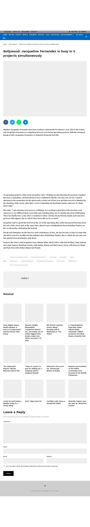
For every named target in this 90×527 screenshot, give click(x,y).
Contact (34, 32)
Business (33, 34)
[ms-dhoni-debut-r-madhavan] (56, 313)
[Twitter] (45, 485)
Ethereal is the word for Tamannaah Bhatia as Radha (55, 368)
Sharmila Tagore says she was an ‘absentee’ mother (77, 403)
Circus (72, 257)
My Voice (79, 34)
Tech (48, 34)
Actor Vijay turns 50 (33, 401)
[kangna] (34, 354)
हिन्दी (4, 38)
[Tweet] (12, 122)
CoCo (24, 278)
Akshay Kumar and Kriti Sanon (19, 257)
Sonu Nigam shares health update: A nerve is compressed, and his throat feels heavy (12, 329)
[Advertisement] (45, 15)
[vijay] (34, 389)
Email (5, 456)
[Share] (5, 122)
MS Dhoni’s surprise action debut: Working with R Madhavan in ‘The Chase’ (55, 329)
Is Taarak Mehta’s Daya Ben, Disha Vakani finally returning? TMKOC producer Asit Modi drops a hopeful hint (77, 330)
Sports (41, 34)
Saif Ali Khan (61, 261)
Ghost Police (14, 261)
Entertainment (67, 34)
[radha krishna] (56, 354)
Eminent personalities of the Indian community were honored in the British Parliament (77, 370)
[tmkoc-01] (77, 313)
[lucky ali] (12, 389)
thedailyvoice (72, 261)
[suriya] (56, 389)
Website (49, 456)
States (18, 34)
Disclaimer (25, 32)
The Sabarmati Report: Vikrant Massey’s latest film (11, 368)
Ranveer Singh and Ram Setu (45, 261)
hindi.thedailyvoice (27, 261)
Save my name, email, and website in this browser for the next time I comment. (32, 466)
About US (16, 32)
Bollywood (63, 257)
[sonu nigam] (12, 313)
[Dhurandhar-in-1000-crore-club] (34, 313)
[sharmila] (77, 389)
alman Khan (53, 257)
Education (55, 34)
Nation (11, 34)
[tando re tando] (77, 354)
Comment (7, 421)
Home (5, 34)
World (25, 34)
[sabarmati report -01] (12, 354)
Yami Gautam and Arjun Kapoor (19, 265)
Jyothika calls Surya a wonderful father (56, 402)
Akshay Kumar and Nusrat (38, 257)
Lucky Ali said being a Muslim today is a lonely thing (12, 403)
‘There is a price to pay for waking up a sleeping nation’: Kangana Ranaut (33, 369)
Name (5, 447)
